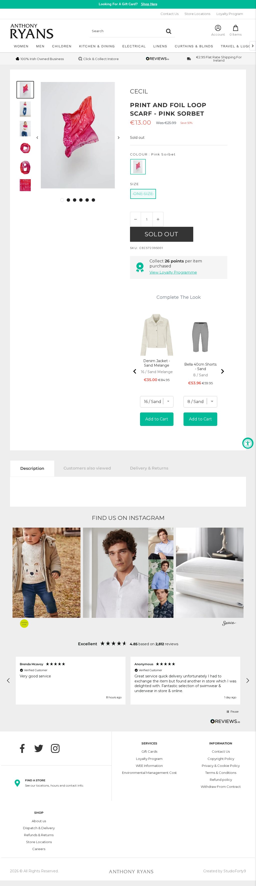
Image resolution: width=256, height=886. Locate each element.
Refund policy (221, 780)
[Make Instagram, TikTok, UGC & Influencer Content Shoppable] (229, 624)
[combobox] (126, 31)
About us (39, 821)
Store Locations (197, 14)
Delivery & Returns (149, 468)
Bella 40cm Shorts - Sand (200, 366)
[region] (128, 681)
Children (62, 46)
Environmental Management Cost (149, 773)
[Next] (118, 138)
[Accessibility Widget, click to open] (248, 443)
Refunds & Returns (39, 835)
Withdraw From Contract (221, 787)
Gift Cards (149, 751)
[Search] (168, 31)
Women (21, 46)
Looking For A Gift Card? (128, 4)
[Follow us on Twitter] (41, 748)
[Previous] (37, 138)
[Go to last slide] (135, 371)
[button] (128, 573)
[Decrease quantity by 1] (135, 219)
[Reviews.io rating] (157, 59)
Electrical (134, 46)
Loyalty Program (229, 14)
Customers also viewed (87, 468)
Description (32, 468)
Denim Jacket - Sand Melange (156, 363)
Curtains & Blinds (194, 46)
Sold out (161, 234)
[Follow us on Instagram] (58, 748)
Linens (160, 46)
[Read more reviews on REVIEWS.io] (225, 722)
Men (40, 46)
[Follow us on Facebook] (25, 748)
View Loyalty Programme (173, 272)
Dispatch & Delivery (39, 828)
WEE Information (149, 766)
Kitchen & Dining (97, 46)
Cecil (139, 91)
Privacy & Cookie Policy (221, 766)
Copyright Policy (221, 759)
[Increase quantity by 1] (158, 219)
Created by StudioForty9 (224, 871)
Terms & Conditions (220, 773)
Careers (38, 849)
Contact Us (169, 14)
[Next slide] (222, 371)
